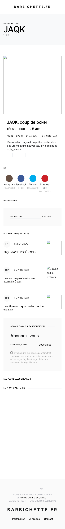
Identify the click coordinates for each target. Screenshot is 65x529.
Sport (20, 136)
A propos (34, 518)
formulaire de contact (33, 497)
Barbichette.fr (32, 7)
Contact (48, 518)
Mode (10, 136)
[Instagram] (22, 488)
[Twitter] (32, 488)
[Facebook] (27, 488)
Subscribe (45, 345)
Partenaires (18, 518)
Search (46, 216)
